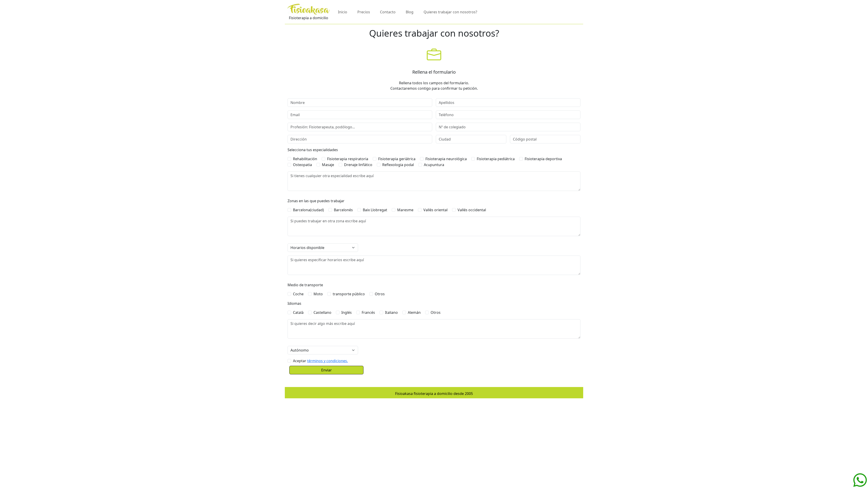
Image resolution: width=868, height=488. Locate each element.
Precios (363, 11)
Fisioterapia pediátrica (496, 158)
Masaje (328, 164)
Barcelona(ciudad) (308, 209)
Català (298, 312)
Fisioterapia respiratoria (347, 158)
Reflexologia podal (398, 164)
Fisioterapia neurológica (446, 158)
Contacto (388, 11)
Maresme (405, 209)
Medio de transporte (305, 284)
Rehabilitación (305, 158)
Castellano (322, 312)
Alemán (414, 312)
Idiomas (294, 303)
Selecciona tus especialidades (313, 149)
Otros (380, 293)
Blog (409, 11)
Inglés (346, 312)
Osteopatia (302, 164)
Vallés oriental (435, 209)
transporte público (349, 293)
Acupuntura (434, 164)
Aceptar (320, 360)
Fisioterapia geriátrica (396, 158)
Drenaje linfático (358, 164)
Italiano (391, 312)
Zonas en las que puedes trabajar (316, 200)
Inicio (342, 11)
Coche (298, 293)
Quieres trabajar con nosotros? (450, 11)
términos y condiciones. (327, 360)
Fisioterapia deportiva (543, 158)
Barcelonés (343, 209)
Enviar (326, 370)
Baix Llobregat (375, 209)
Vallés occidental (472, 209)
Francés (368, 312)
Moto (318, 293)
